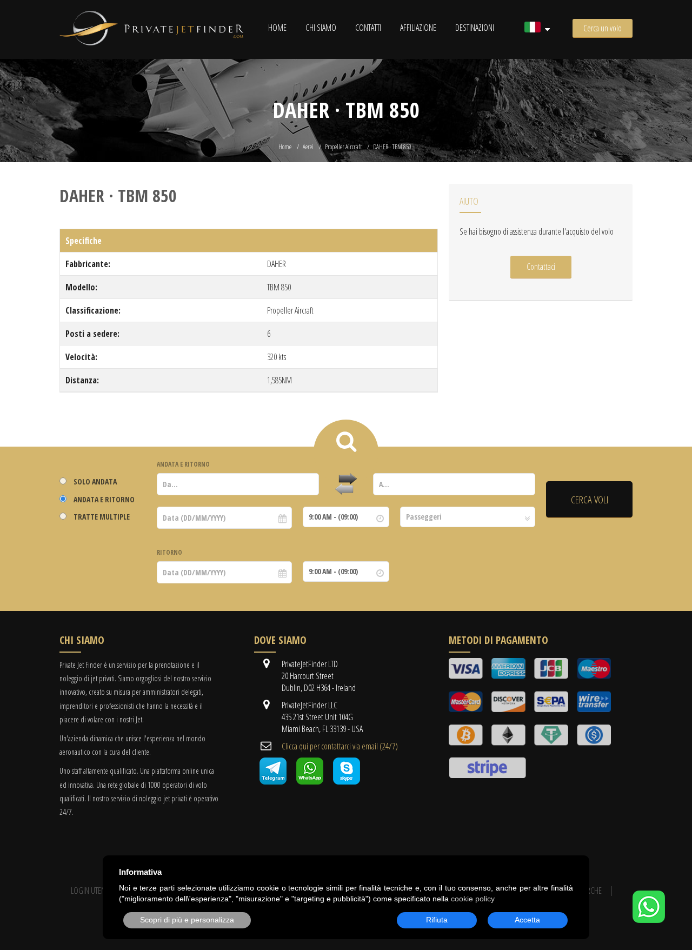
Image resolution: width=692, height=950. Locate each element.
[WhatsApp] (649, 920)
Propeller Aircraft (343, 146)
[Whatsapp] (309, 781)
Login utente (91, 890)
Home (277, 28)
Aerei (308, 146)
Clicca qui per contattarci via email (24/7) (340, 746)
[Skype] (346, 781)
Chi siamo (320, 28)
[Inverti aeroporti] (346, 484)
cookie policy (473, 898)
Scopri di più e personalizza (187, 919)
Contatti (368, 28)
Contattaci (541, 267)
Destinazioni (474, 28)
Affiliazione (418, 28)
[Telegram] (273, 781)
